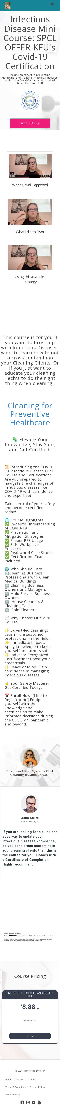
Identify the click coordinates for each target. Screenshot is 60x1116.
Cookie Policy (12, 1094)
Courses (18, 1079)
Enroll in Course (30, 123)
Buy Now (30, 1036)
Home (8, 1079)
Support (30, 1079)
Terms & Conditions (16, 1087)
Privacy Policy (37, 1087)
